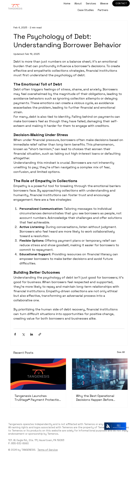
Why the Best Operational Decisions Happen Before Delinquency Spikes (95, 398)
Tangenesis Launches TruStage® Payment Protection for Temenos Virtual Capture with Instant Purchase (37, 398)
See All (121, 352)
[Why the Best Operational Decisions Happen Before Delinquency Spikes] (100, 374)
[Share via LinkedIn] (31, 334)
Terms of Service (47, 449)
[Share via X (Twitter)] (23, 334)
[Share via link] (39, 334)
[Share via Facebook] (15, 334)
